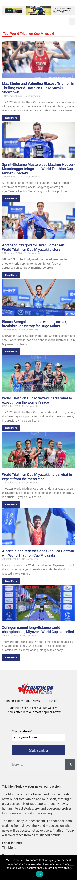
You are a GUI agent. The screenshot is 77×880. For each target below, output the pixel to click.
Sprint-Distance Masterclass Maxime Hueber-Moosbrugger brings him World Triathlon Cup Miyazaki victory (38, 168)
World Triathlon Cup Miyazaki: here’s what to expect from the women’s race (37, 400)
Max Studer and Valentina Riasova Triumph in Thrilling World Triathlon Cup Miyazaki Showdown (38, 87)
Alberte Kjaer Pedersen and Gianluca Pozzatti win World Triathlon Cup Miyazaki (38, 553)
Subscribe (38, 750)
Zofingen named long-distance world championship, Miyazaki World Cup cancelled (38, 629)
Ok (39, 874)
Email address (22, 731)
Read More (11, 117)
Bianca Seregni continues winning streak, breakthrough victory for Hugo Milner (34, 324)
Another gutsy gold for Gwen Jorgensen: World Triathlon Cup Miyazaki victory (33, 247)
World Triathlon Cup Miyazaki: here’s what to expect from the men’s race (37, 476)
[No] (70, 867)
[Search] (70, 764)
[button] (72, 21)
